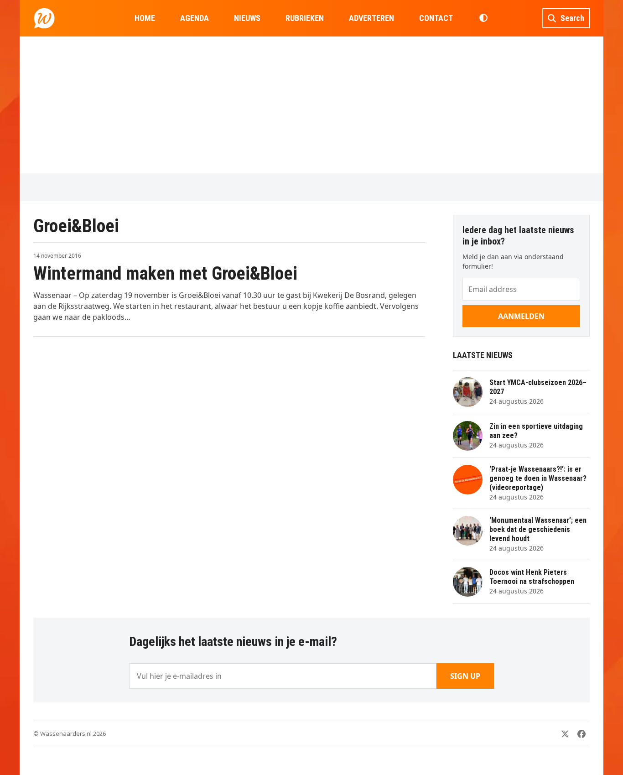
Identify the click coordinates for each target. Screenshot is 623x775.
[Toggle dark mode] (483, 18)
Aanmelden (521, 316)
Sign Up (465, 676)
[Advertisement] (311, 105)
